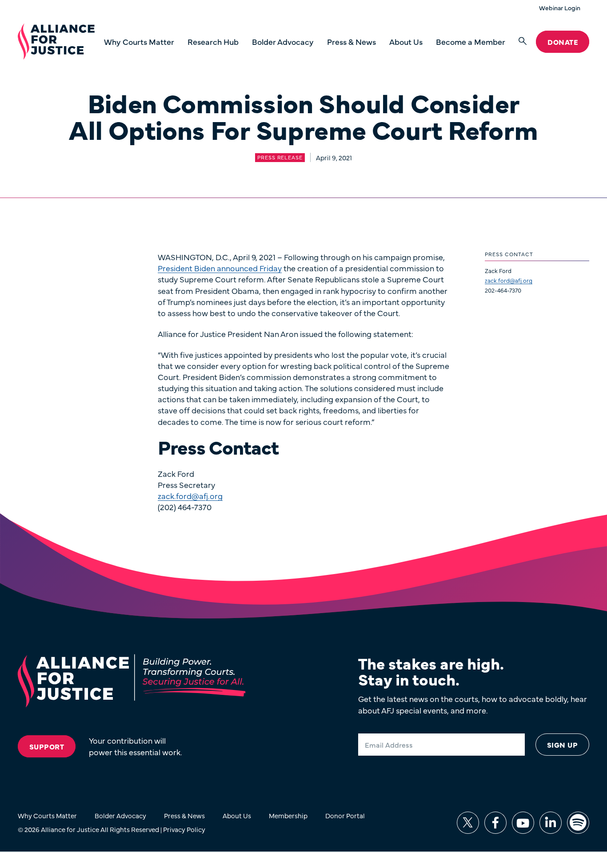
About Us (406, 41)
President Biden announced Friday (220, 267)
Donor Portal (345, 815)
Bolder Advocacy (283, 41)
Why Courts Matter (139, 41)
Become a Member (470, 41)
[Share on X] (468, 823)
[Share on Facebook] (495, 823)
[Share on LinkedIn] (550, 823)
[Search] (523, 41)
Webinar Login (559, 7)
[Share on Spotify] (578, 823)
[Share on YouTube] (523, 823)
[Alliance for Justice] (56, 42)
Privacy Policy (184, 829)
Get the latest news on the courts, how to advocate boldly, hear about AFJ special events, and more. (472, 704)
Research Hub (213, 41)
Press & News (351, 41)
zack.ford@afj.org (508, 280)
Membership (288, 815)
